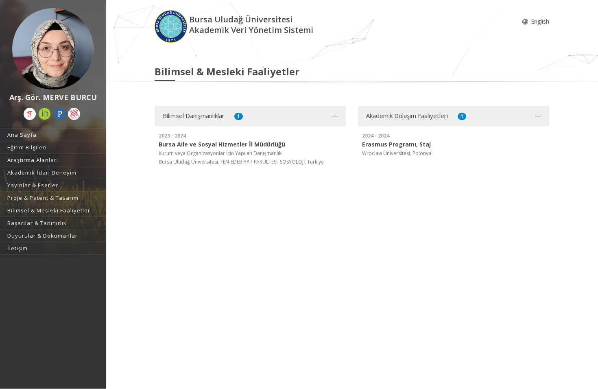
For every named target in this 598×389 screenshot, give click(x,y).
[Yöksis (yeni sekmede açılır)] (74, 114)
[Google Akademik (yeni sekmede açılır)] (30, 114)
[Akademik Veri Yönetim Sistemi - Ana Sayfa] (172, 26)
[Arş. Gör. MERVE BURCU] (53, 49)
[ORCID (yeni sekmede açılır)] (45, 114)
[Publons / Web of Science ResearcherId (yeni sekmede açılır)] (60, 114)
